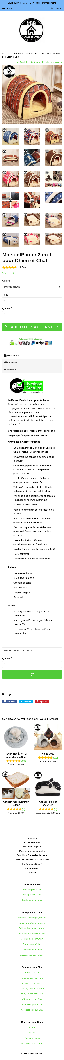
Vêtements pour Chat (32, 999)
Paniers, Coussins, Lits (32, 978)
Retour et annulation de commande (32, 859)
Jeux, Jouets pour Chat (32, 993)
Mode (32, 1027)
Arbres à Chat (32, 972)
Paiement (11, 369)
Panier (58, 8)
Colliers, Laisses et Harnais (32, 928)
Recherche (32, 838)
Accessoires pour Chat (32, 1009)
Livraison (12, 362)
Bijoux (32, 1032)
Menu (9, 8)
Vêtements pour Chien (32, 939)
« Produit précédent (28, 62)
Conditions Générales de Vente (32, 855)
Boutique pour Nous (32, 900)
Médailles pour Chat (32, 1004)
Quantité (7, 308)
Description (12, 355)
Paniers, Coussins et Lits (25, 53)
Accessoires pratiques (32, 1043)
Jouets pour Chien (32, 944)
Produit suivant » (52, 62)
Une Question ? (32, 868)
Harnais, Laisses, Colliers (32, 988)
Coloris (6, 280)
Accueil (5, 53)
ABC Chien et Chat (32, 1053)
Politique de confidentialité (32, 851)
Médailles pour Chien (32, 949)
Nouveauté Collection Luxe (32, 933)
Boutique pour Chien (32, 889)
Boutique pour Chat (32, 894)
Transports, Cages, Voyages (32, 923)
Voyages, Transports (32, 983)
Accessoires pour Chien (32, 955)
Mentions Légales (32, 846)
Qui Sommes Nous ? (32, 864)
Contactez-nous (32, 842)
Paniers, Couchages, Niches (32, 917)
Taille (5, 294)
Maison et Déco (32, 1038)
